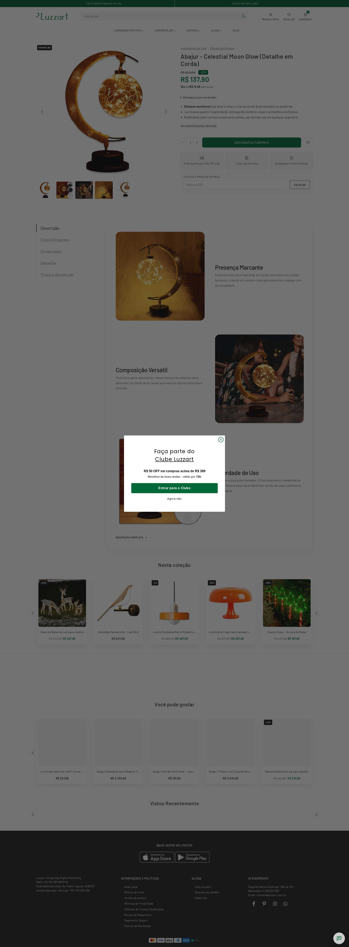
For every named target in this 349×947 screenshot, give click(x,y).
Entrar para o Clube (174, 488)
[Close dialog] (220, 439)
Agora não (174, 498)
